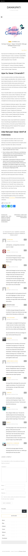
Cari (24, 511)
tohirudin (10, 239)
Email (2, 489)
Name (3, 485)
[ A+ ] (23, 50)
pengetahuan (12, 197)
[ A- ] (26, 50)
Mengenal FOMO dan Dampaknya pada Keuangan (20, 216)
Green (3, 529)
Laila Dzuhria (11, 317)
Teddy (8, 407)
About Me (3, 1)
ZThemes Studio (22, 551)
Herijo (8, 422)
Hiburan (4, 532)
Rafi (8, 265)
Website (3, 493)
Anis (8, 288)
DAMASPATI (14, 7)
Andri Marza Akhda (12, 361)
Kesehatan (4, 538)
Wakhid (9, 377)
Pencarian (3, 508)
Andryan (9, 338)
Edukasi (4, 526)
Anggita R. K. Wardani (13, 443)
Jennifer (9, 392)
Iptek (10, 41)
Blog (3, 523)
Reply (25, 239)
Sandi (8, 250)
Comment (4, 466)
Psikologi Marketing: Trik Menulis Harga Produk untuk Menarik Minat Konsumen (6, 218)
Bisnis (3, 520)
